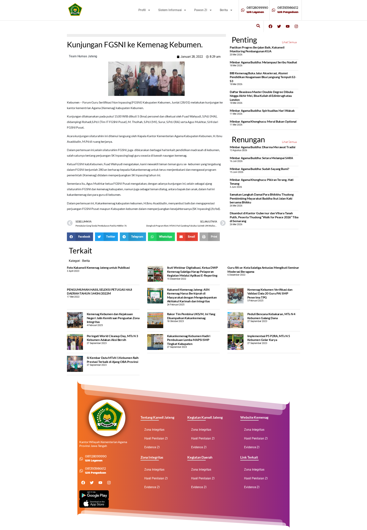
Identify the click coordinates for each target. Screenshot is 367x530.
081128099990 (257, 8)
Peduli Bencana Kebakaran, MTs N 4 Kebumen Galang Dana (271, 316)
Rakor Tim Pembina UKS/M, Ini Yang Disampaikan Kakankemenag (191, 316)
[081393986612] (273, 10)
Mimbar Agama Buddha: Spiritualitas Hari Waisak (262, 110)
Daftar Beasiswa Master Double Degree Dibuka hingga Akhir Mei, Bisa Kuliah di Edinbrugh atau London (261, 95)
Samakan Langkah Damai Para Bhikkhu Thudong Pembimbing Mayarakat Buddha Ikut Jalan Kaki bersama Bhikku (262, 198)
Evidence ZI (152, 447)
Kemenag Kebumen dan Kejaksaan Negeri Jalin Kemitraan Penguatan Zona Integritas (113, 318)
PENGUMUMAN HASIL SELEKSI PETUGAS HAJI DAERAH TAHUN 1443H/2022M (99, 291)
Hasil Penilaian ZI (156, 438)
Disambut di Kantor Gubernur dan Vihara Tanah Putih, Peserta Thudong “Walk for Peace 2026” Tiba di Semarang (264, 217)
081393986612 (287, 8)
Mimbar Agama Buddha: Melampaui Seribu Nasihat (263, 62)
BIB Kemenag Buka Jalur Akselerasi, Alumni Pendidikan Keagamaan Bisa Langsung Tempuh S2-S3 (263, 77)
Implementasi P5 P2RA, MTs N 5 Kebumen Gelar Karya (268, 337)
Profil (142, 10)
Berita (224, 10)
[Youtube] (287, 26)
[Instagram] (296, 26)
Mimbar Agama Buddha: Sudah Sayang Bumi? (259, 169)
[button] (258, 26)
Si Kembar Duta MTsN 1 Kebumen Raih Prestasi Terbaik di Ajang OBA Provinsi (113, 359)
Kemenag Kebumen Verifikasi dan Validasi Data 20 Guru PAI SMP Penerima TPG (269, 293)
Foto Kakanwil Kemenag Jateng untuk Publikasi (98, 267)
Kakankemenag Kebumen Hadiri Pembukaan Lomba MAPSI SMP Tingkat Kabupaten (188, 340)
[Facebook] (270, 26)
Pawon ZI (200, 10)
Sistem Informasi (170, 10)
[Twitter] (279, 26)
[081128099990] (243, 10)
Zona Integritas (154, 429)
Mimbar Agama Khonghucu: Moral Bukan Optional (263, 121)
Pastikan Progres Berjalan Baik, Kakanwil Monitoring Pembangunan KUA (257, 49)
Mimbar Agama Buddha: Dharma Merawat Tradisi (263, 147)
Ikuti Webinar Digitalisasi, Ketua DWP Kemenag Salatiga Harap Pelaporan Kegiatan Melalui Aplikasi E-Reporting (192, 271)
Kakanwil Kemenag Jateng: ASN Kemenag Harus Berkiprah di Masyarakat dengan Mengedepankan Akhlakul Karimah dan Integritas (192, 295)
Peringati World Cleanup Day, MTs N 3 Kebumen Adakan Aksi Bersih (112, 337)
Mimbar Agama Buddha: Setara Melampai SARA (261, 158)
